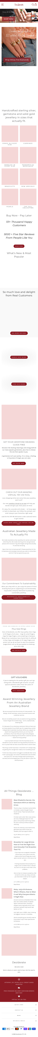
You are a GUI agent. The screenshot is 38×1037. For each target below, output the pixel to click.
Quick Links (19, 1004)
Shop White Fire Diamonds (17, 60)
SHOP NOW (8, 19)
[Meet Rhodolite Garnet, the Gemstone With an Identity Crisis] (7, 804)
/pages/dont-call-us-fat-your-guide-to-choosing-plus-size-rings (19, 645)
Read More (17, 837)
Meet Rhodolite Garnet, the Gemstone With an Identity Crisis (24, 802)
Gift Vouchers (18, 690)
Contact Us (19, 1010)
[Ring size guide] (19, 384)
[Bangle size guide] (19, 357)
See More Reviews (19, 333)
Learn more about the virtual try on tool (19, 523)
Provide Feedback (19, 1026)
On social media (19, 1020)
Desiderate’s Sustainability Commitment (18, 597)
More (19, 1015)
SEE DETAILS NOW (18, 650)
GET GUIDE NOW (18, 463)
